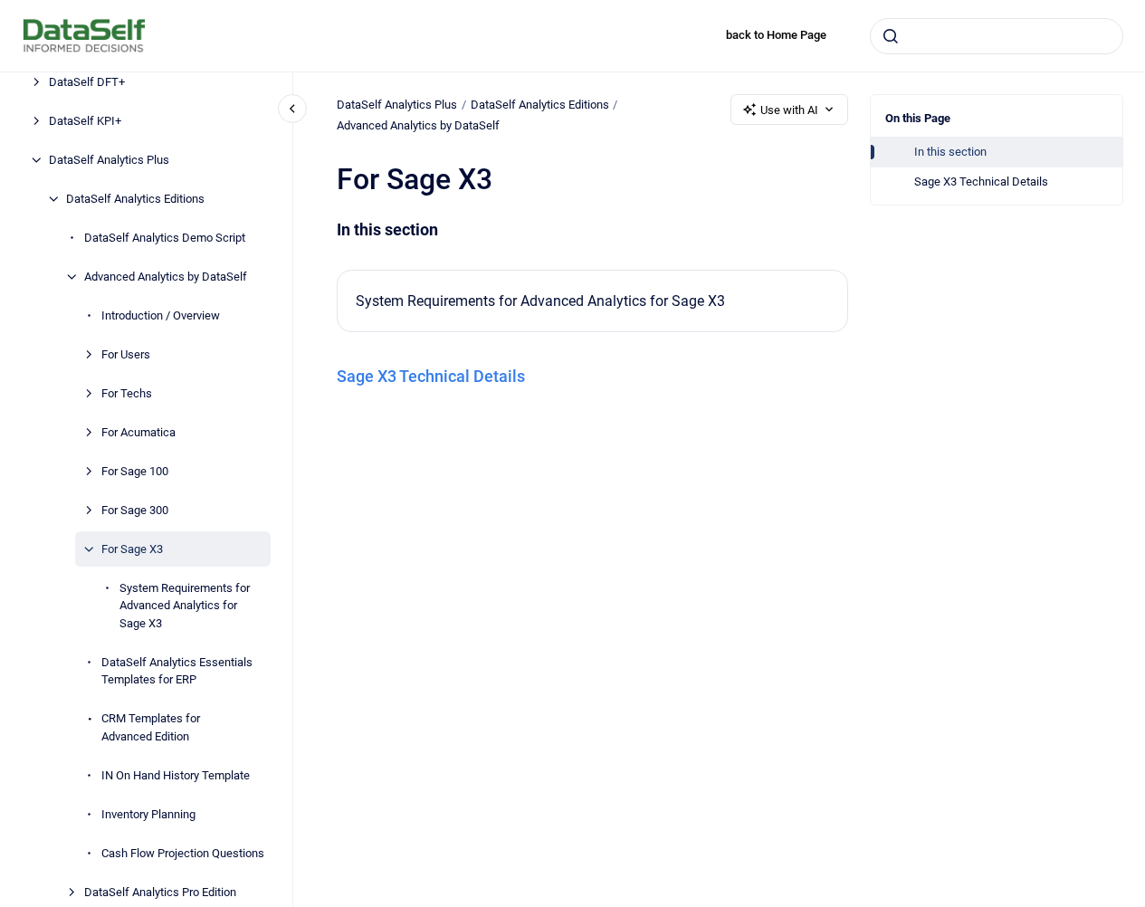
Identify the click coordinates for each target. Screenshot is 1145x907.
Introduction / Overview (160, 315)
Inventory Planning (148, 814)
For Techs (126, 393)
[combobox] (996, 36)
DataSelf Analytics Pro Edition (160, 892)
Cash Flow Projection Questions (182, 853)
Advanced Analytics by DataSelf (165, 276)
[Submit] (890, 36)
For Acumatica (138, 432)
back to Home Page (776, 35)
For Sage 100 (134, 471)
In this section (950, 151)
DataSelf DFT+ (87, 82)
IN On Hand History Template (175, 775)
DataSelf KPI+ (85, 121)
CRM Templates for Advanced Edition (150, 727)
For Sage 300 (134, 510)
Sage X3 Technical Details (981, 181)
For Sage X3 (132, 549)
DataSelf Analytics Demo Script (164, 237)
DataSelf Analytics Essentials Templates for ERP (177, 671)
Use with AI (789, 110)
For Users (125, 354)
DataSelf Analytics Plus (109, 160)
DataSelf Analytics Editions (135, 198)
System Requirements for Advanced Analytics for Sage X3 (184, 605)
